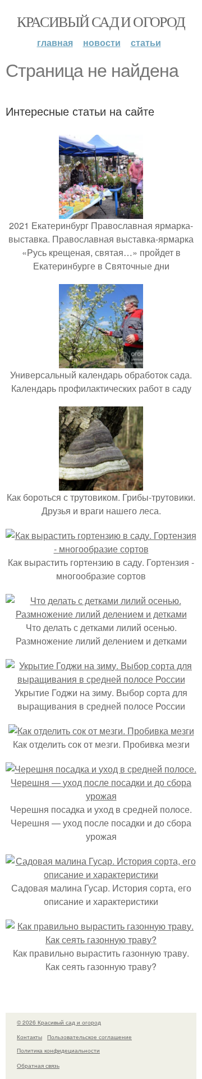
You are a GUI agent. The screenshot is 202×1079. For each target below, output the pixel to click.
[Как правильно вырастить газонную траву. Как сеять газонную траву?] (101, 939)
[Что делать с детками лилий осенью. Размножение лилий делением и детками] (101, 613)
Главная (55, 42)
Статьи (146, 42)
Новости (102, 42)
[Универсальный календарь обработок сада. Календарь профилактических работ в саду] (101, 361)
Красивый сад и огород (101, 21)
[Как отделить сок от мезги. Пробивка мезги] (101, 730)
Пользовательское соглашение (89, 1037)
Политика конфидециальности (58, 1050)
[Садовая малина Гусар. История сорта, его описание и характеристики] (101, 874)
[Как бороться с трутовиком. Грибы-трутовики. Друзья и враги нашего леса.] (101, 483)
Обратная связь (38, 1065)
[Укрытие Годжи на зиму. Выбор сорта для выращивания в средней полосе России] (101, 679)
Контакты (29, 1037)
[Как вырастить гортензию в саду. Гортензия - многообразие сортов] (101, 548)
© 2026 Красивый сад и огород (59, 1022)
